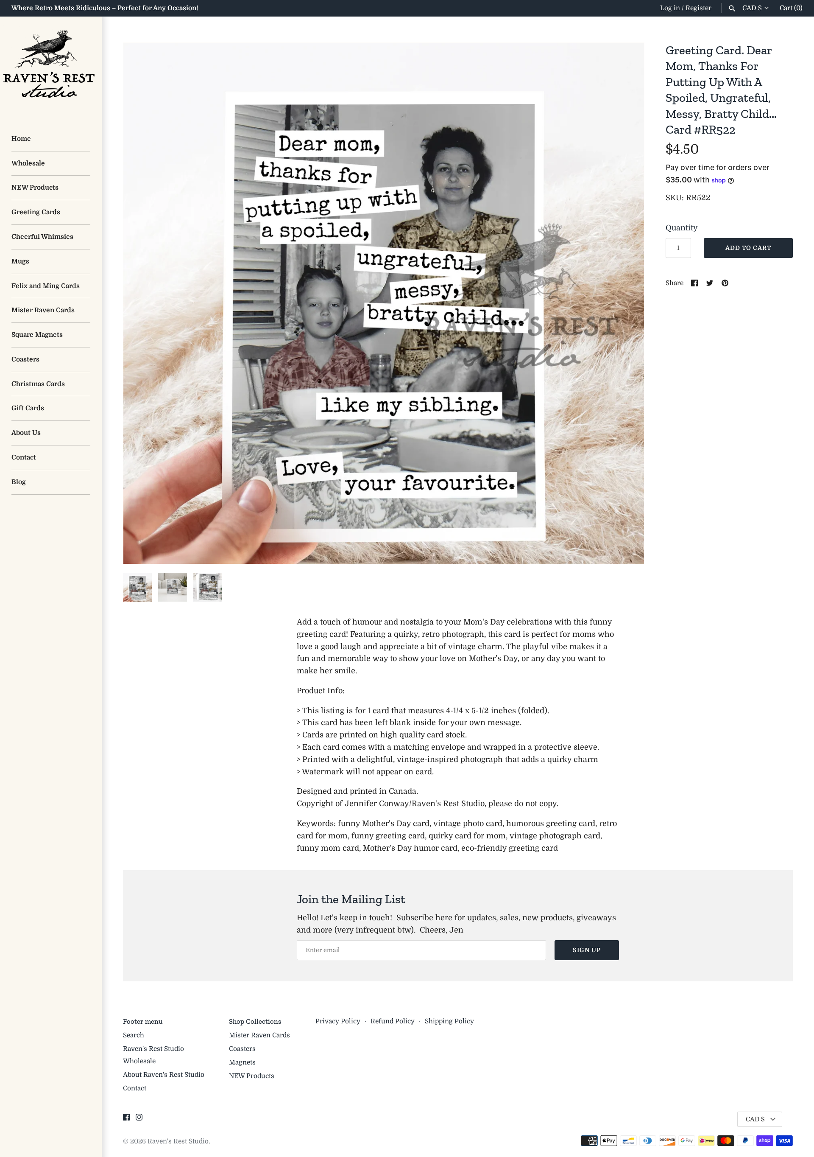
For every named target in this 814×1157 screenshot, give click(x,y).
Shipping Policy (449, 1021)
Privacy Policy (337, 1021)
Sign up (587, 950)
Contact (23, 457)
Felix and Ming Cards (45, 286)
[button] (626, 303)
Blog (18, 482)
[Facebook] (126, 1119)
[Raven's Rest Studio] (51, 67)
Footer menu (142, 1021)
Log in (670, 8)
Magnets (242, 1062)
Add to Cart (748, 247)
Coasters (25, 359)
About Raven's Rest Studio (163, 1075)
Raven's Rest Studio (178, 1141)
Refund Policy (393, 1021)
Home (21, 139)
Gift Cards (27, 408)
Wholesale (28, 163)
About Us (26, 433)
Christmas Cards (38, 384)
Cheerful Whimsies (42, 237)
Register (698, 8)
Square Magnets (37, 335)
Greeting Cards (35, 212)
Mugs (20, 261)
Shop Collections (255, 1021)
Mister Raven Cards (43, 310)
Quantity (682, 228)
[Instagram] (139, 1119)
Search (133, 1035)
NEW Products (35, 187)
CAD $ (752, 8)
